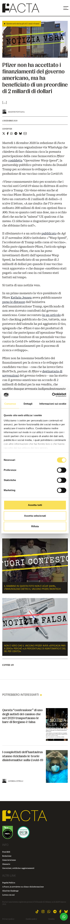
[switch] (61, 470)
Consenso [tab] (10, 403)
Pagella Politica (8, 882)
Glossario (6, 864)
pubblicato (49, 233)
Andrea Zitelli (15, 781)
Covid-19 (8, 664)
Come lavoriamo (9, 860)
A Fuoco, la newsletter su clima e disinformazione (23, 886)
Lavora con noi (8, 894)
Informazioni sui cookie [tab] (52, 403)
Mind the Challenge (10, 890)
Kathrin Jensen (21, 297)
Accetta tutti (35, 505)
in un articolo (51, 315)
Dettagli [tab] (28, 403)
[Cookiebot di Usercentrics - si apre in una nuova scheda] (52, 395)
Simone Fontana (16, 111)
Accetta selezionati (35, 515)
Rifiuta (35, 526)
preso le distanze (13, 302)
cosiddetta (15, 160)
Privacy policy (8, 919)
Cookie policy (31, 919)
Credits (51, 919)
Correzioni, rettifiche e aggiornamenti (18, 868)
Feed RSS (6, 851)
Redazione (6, 855)
